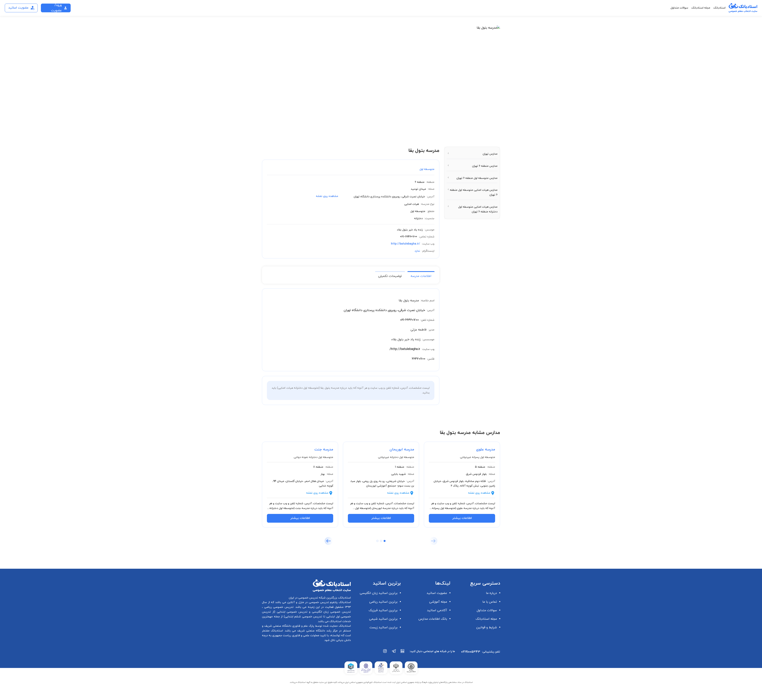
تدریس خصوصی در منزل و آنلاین (307, 602)
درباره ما (491, 593)
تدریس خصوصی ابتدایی (291, 612)
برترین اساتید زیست (383, 627)
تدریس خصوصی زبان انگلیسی (330, 612)
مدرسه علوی (485, 449)
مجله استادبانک (700, 8)
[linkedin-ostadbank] (403, 653)
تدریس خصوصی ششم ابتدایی (303, 617)
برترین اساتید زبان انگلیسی (378, 593)
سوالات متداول (679, 8)
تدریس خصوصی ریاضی (278, 607)
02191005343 (470, 652)
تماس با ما (489, 602)
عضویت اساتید (437, 593)
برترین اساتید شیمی (383, 619)
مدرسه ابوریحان (402, 449)
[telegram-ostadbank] (394, 653)
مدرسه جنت (323, 449)
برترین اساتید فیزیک (383, 610)
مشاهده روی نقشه (327, 196)
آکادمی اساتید (437, 610)
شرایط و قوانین (486, 627)
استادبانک (719, 8)
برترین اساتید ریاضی (383, 602)
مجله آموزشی (438, 602)
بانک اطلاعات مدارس (433, 619)
